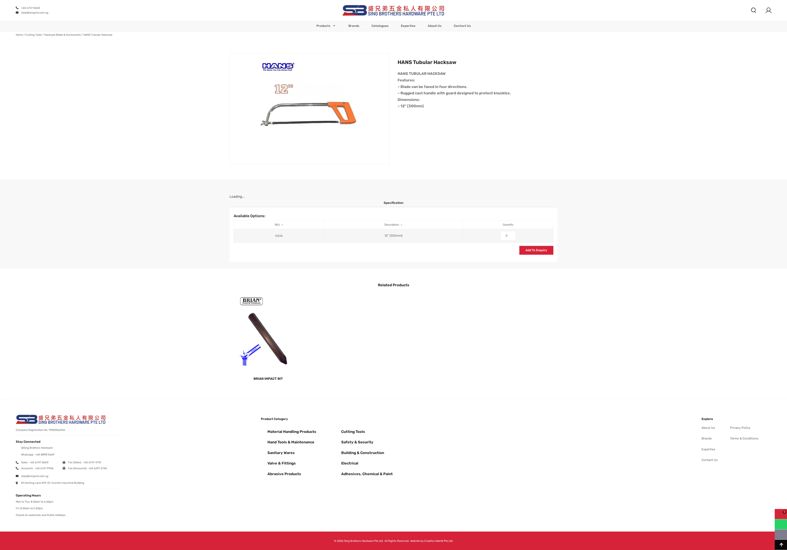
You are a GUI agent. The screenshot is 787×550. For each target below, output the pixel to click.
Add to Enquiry (536, 250)
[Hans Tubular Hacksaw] (309, 108)
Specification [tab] (393, 203)
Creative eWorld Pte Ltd (438, 540)
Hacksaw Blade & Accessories (62, 34)
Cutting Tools (33, 34)
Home (19, 34)
